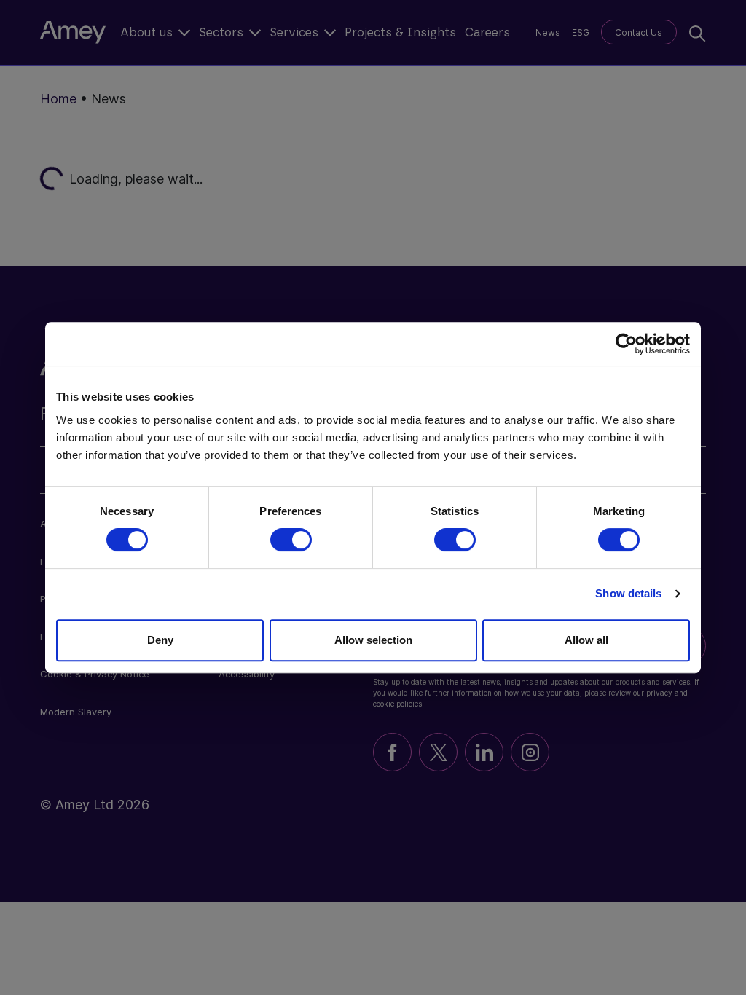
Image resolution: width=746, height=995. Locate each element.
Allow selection (373, 640)
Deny (160, 640)
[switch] (291, 539)
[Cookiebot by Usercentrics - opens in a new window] (626, 344)
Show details (628, 593)
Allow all (586, 640)
